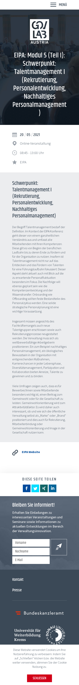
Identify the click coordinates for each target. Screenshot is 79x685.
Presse (17, 590)
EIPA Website (31, 452)
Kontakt (17, 580)
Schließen (39, 678)
